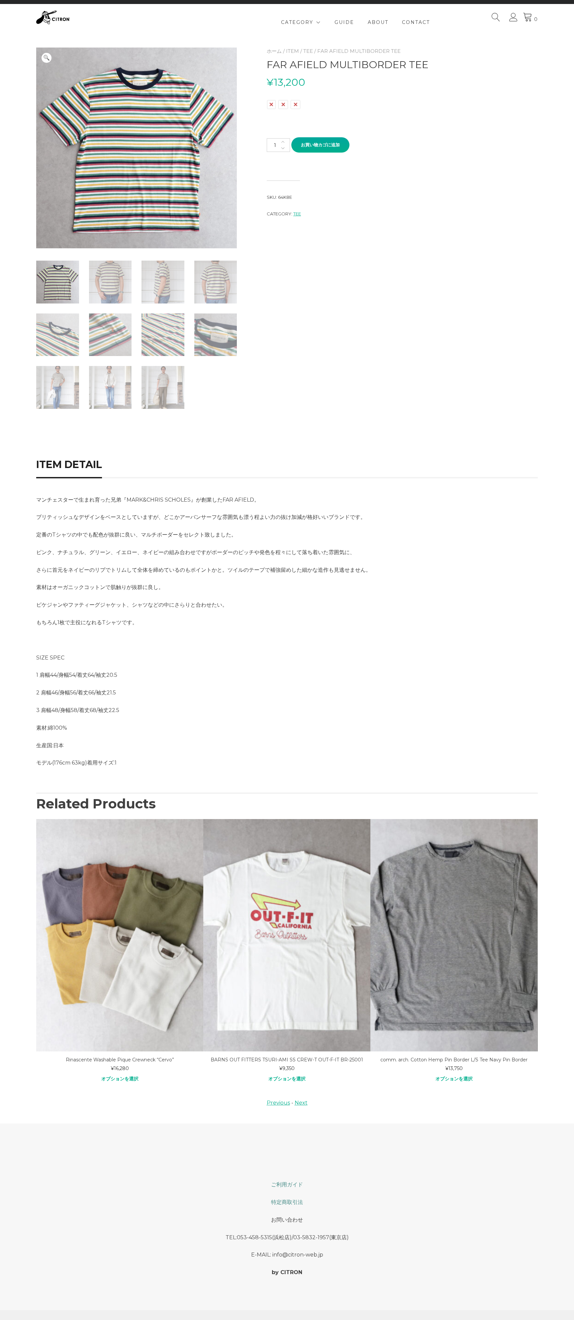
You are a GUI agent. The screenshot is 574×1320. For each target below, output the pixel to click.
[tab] (76, 464)
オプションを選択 (120, 1079)
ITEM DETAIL (69, 464)
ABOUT (378, 22)
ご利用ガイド (287, 1184)
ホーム (274, 51)
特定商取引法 (287, 1202)
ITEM (292, 51)
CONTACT (416, 22)
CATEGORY (297, 22)
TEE (308, 51)
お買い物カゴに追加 (320, 144)
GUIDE (344, 22)
